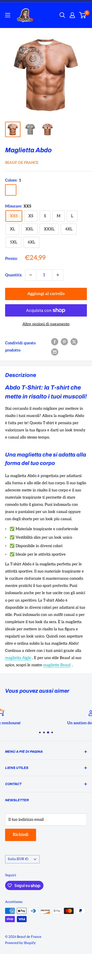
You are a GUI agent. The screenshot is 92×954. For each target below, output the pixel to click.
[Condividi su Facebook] (54, 341)
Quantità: (13, 275)
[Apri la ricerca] (62, 15)
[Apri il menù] (7, 15)
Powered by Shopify (20, 943)
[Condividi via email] (54, 351)
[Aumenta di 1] (57, 275)
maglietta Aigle (18, 657)
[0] (82, 15)
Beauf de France (21, 162)
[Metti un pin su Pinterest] (64, 341)
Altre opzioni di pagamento (46, 324)
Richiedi (20, 834)
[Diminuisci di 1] (30, 275)
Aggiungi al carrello (46, 293)
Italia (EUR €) (18, 859)
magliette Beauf (57, 665)
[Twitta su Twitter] (74, 341)
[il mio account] (72, 15)
